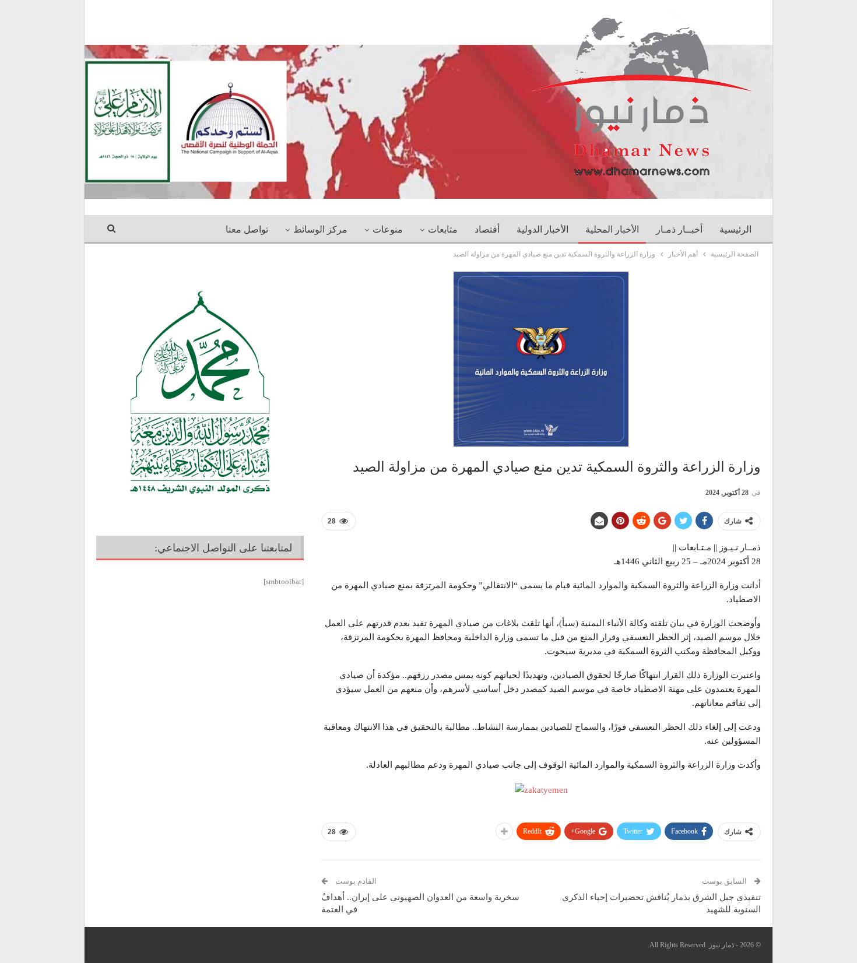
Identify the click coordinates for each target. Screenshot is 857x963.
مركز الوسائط (320, 229)
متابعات (443, 229)
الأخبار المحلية (612, 229)
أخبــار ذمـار (679, 229)
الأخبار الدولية (542, 229)
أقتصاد (487, 229)
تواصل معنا (247, 229)
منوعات (388, 229)
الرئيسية (735, 229)
